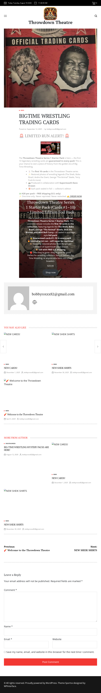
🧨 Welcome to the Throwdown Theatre (23, 414)
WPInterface (10, 686)
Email (8, 639)
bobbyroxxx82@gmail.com (56, 129)
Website (56, 639)
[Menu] (5, 16)
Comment (10, 590)
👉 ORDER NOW (74, 196)
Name (8, 626)
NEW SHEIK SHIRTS (61, 367)
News (22, 110)
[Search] (96, 16)
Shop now (50, 272)
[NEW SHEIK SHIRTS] (98, 346)
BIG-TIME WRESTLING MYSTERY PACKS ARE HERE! (26, 449)
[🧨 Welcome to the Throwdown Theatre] (3, 346)
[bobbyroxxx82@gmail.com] (18, 298)
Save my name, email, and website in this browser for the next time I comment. (50, 652)
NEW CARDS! (10, 367)
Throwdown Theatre (50, 22)
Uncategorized (11, 443)
